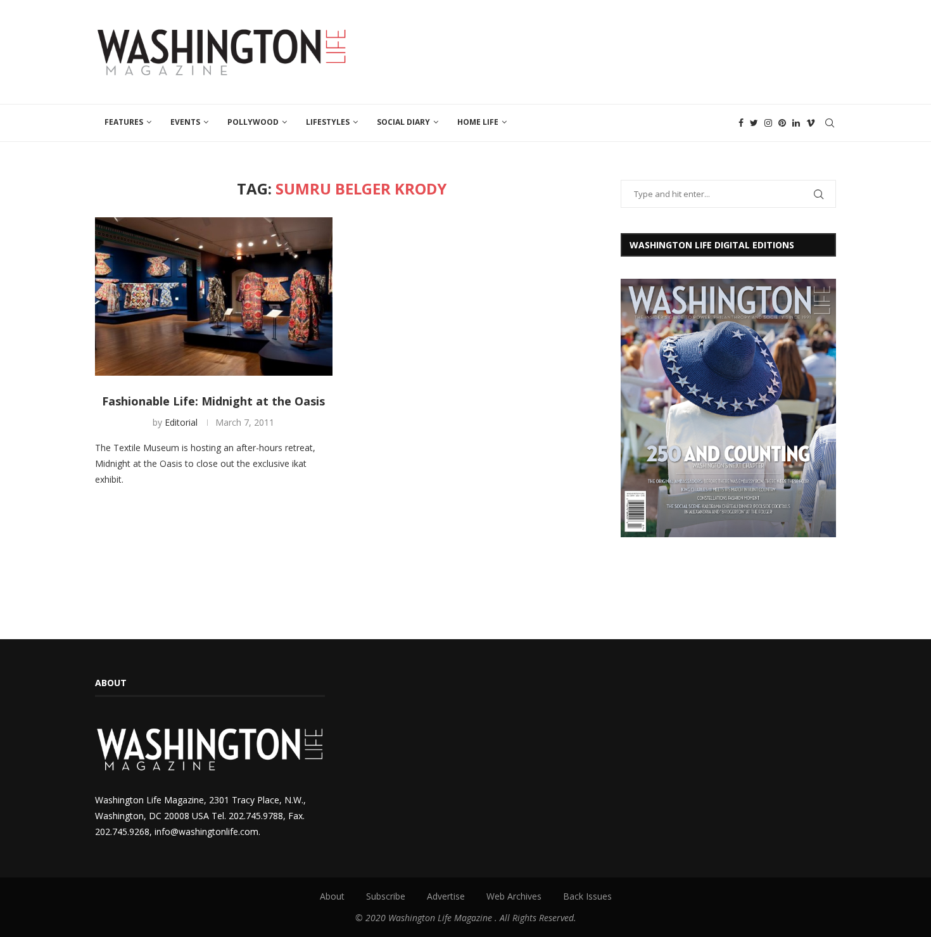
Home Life (477, 122)
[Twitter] (754, 123)
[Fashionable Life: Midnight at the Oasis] (213, 296)
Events (185, 122)
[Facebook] (741, 123)
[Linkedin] (796, 123)
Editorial (181, 422)
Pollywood (253, 122)
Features (123, 122)
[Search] (829, 123)
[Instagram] (768, 123)
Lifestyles (328, 122)
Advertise (446, 896)
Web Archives (514, 896)
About (332, 896)
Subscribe (385, 896)
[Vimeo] (810, 123)
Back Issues (587, 896)
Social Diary (403, 122)
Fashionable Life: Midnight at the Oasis (213, 401)
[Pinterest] (782, 123)
